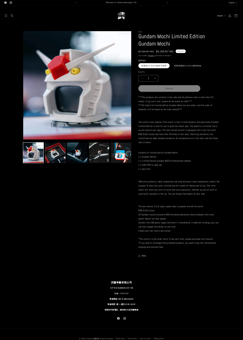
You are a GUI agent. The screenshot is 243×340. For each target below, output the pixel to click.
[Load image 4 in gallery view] (77, 152)
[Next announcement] (167, 2)
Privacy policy (132, 338)
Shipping (151, 55)
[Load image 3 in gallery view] (55, 152)
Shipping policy (159, 338)
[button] (6, 16)
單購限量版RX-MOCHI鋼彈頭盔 (189, 66)
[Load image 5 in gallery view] (99, 152)
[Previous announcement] (76, 2)
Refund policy (120, 338)
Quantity (141, 72)
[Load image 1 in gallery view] (33, 152)
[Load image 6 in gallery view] (121, 152)
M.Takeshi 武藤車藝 (92, 339)
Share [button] (144, 255)
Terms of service (145, 338)
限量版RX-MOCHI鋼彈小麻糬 (155, 66)
